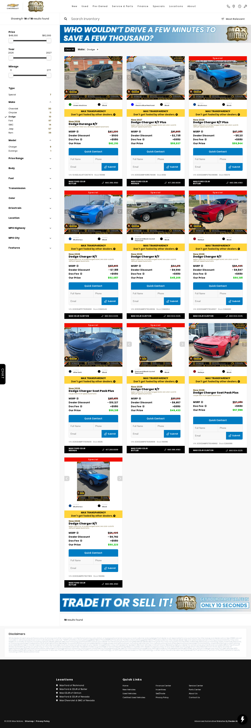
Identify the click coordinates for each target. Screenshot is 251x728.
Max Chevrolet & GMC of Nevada (77, 700)
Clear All (69, 49)
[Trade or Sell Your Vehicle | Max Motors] (155, 603)
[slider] (11, 40)
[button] (120, 77)
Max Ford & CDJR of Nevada (74, 696)
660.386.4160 (111, 182)
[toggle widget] (242, 719)
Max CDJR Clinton (79, 316)
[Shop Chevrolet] (12, 6)
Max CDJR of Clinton (70, 692)
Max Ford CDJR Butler (77, 182)
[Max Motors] (35, 6)
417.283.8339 (174, 182)
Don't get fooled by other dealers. (92, 113)
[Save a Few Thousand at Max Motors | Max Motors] (155, 34)
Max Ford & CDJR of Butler (73, 689)
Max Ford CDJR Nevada (139, 182)
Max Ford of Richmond (72, 685)
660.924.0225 (111, 316)
